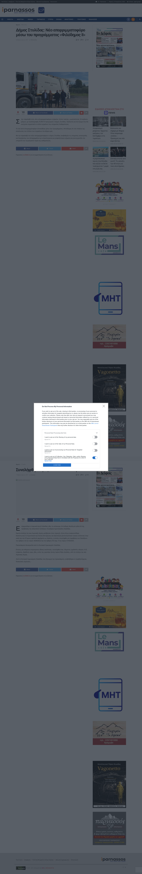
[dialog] (71, 437)
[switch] (94, 437)
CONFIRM (57, 465)
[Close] (104, 407)
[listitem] (71, 433)
